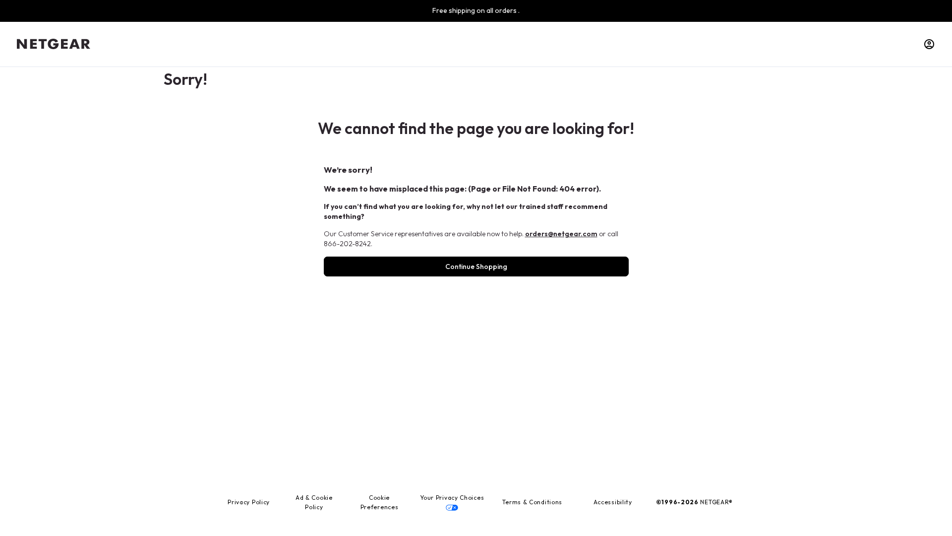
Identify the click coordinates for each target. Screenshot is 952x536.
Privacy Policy (249, 502)
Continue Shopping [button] (476, 266)
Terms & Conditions (532, 502)
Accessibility (613, 502)
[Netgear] (53, 44)
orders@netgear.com (561, 233)
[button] (929, 44)
